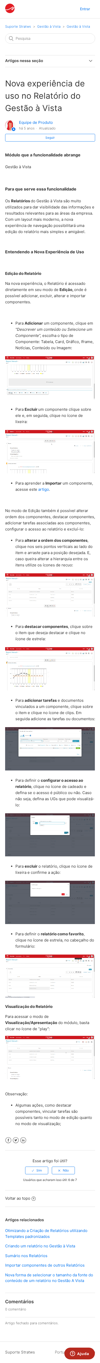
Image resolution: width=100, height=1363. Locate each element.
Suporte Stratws (18, 26)
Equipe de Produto (36, 122)
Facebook (8, 1140)
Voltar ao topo (17, 1198)
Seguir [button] (50, 137)
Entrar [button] (85, 9)
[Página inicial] (10, 11)
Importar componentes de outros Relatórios (45, 1265)
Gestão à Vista (49, 26)
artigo (43, 489)
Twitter (16, 1140)
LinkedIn (23, 1140)
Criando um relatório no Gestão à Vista (40, 1246)
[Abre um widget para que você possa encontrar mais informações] (79, 1354)
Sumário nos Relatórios (26, 1255)
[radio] (36, 1170)
